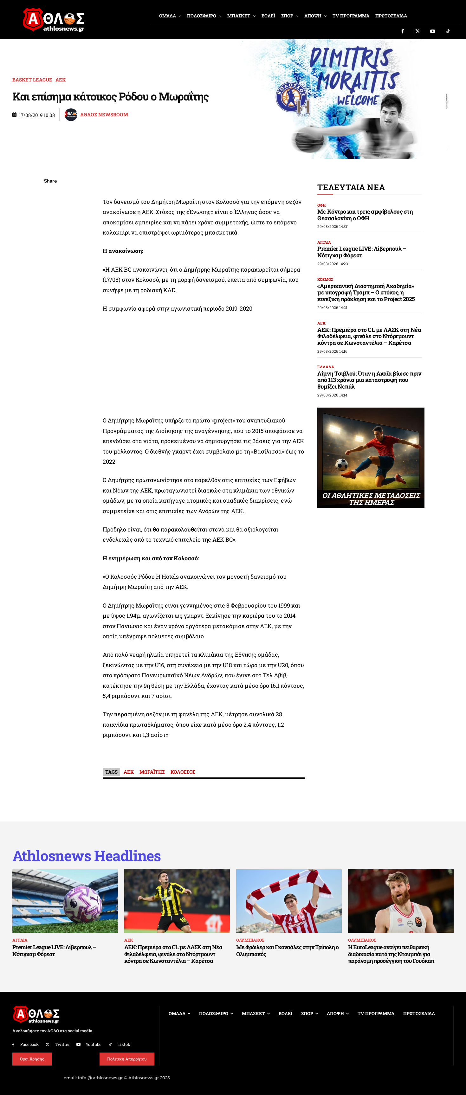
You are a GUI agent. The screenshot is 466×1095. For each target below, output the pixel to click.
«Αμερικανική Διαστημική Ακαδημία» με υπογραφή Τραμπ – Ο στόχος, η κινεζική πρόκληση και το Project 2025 (366, 292)
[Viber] (50, 241)
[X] (50, 211)
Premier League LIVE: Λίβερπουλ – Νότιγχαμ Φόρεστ (361, 252)
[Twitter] (418, 32)
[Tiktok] (448, 32)
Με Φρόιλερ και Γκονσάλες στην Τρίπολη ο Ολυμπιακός (287, 950)
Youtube (93, 1044)
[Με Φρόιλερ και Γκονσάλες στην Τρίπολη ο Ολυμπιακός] (289, 901)
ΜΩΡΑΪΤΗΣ (152, 772)
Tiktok (124, 1044)
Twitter (62, 1044)
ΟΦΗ (321, 205)
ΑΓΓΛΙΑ (324, 242)
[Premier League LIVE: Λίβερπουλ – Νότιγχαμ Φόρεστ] (65, 901)
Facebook (29, 1044)
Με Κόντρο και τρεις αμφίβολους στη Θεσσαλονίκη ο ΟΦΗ (365, 215)
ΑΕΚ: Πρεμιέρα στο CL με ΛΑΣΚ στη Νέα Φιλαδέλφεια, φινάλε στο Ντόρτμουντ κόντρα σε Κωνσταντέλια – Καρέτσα (369, 336)
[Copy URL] (50, 271)
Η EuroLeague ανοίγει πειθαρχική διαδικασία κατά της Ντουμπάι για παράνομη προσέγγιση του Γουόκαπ (391, 953)
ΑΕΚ (60, 79)
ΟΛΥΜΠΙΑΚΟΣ (250, 940)
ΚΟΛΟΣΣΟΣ (183, 772)
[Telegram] (50, 256)
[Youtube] (433, 32)
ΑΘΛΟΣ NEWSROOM (104, 115)
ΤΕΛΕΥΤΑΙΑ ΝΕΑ (351, 187)
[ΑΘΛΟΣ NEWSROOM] (72, 114)
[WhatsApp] (50, 226)
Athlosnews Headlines (86, 855)
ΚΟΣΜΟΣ (325, 279)
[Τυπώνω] (50, 286)
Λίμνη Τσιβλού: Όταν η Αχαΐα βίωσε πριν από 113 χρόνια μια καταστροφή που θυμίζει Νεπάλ (369, 380)
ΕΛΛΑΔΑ (325, 366)
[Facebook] (403, 32)
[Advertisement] (204, 366)
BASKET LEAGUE (32, 79)
